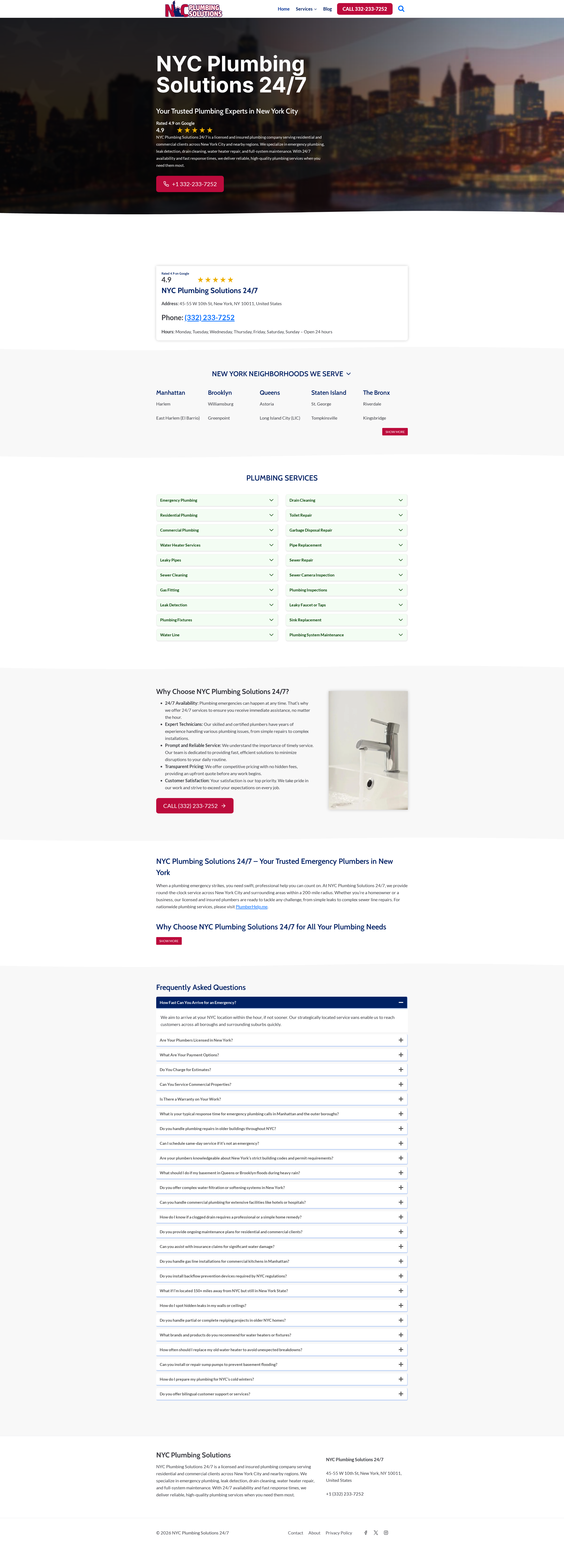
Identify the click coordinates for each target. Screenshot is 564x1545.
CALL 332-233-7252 (365, 9)
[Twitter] (375, 1532)
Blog (327, 8)
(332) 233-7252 (210, 317)
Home (284, 8)
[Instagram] (386, 1532)
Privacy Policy (339, 1532)
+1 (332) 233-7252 (345, 1493)
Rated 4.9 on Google (175, 273)
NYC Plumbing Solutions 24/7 (209, 290)
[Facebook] (365, 1532)
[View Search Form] (401, 8)
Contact (295, 1532)
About (314, 1532)
